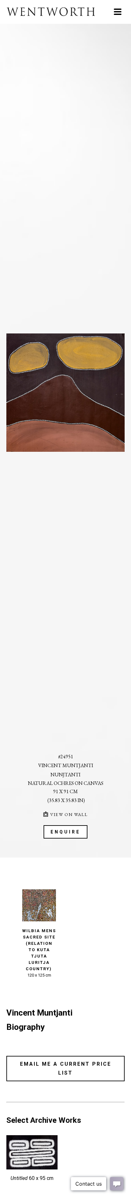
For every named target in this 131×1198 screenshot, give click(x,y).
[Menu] (117, 12)
